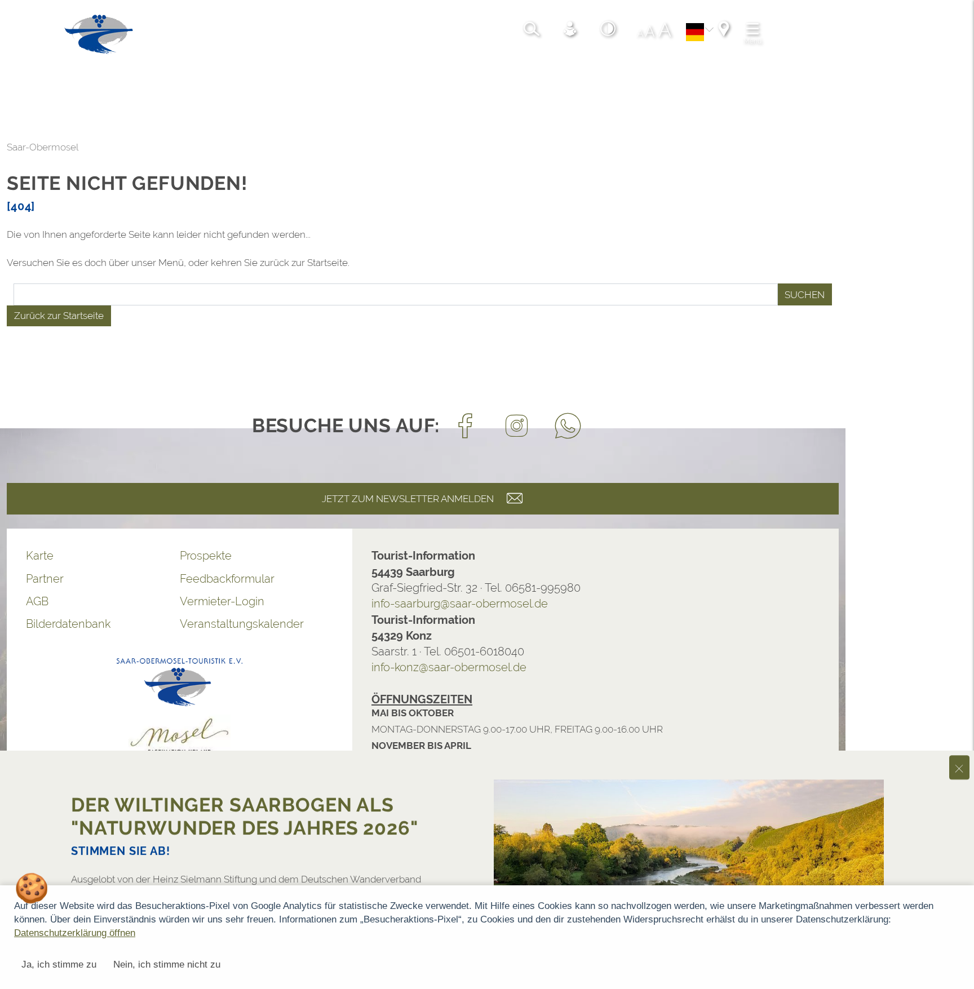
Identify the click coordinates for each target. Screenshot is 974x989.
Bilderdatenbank (68, 624)
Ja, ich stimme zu (58, 964)
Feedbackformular (227, 579)
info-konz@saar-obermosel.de (448, 667)
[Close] (959, 734)
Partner (45, 579)
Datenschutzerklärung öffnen (74, 933)
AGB (37, 601)
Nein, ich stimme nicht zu (166, 964)
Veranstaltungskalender (242, 624)
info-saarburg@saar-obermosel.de (459, 603)
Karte (40, 555)
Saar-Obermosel (42, 147)
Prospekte (206, 555)
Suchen (805, 294)
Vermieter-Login (222, 601)
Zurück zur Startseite (59, 315)
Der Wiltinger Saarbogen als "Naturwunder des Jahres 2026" (244, 783)
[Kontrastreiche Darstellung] (608, 30)
